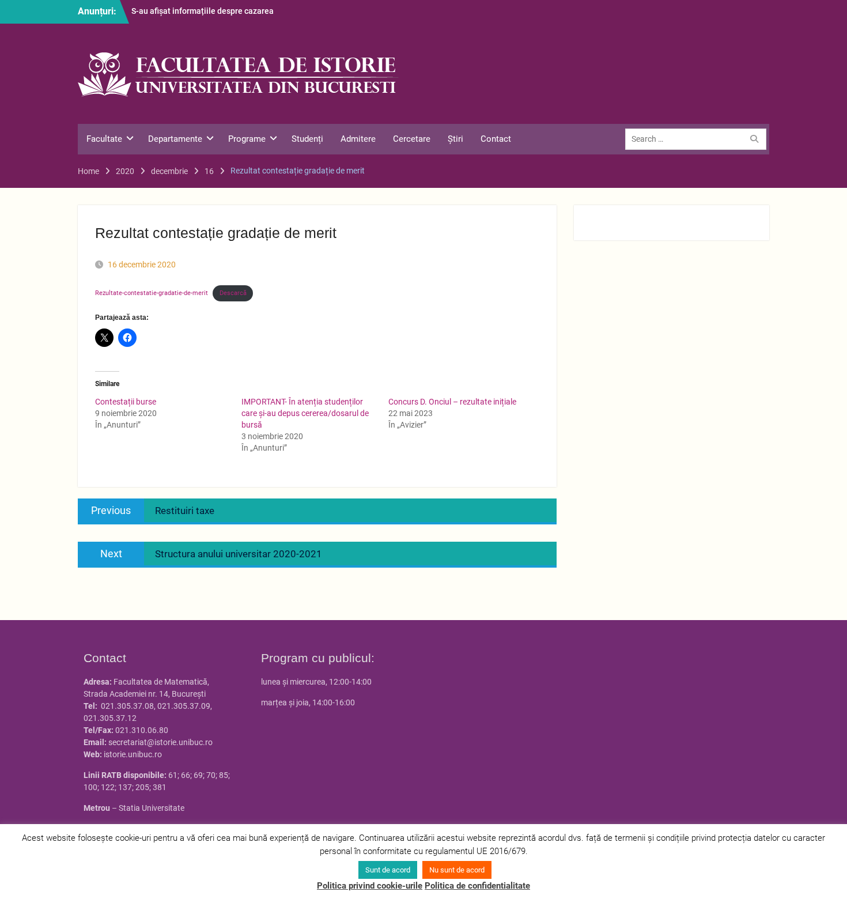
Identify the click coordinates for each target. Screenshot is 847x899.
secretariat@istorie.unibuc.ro (160, 742)
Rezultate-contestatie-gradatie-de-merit (151, 293)
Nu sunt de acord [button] (457, 870)
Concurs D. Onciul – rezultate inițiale (452, 401)
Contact (496, 139)
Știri (455, 139)
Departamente (175, 139)
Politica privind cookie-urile (369, 886)
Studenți (307, 139)
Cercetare (411, 139)
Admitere (358, 139)
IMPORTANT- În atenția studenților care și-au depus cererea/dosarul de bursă (305, 413)
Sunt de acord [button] (387, 870)
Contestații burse (125, 401)
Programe (247, 139)
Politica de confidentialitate (477, 886)
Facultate (104, 139)
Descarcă (233, 293)
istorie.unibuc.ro (133, 754)
